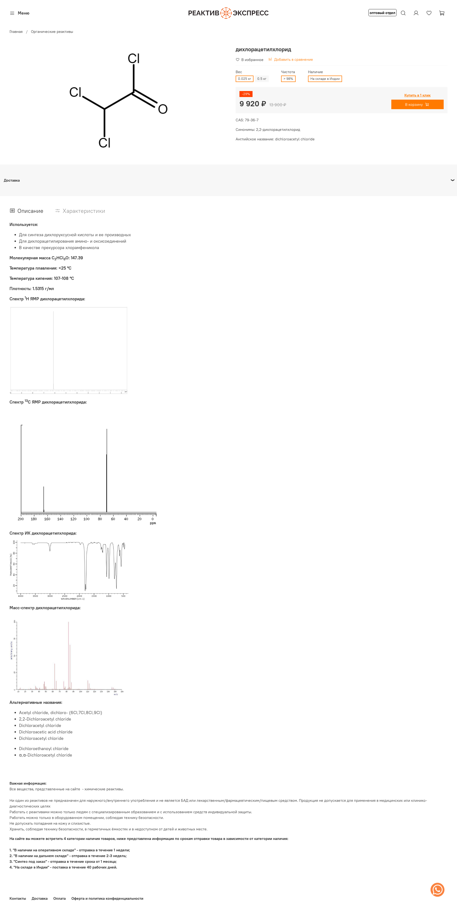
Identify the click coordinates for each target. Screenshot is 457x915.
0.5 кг (261, 79)
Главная (16, 31)
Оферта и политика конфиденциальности (107, 898)
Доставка (40, 898)
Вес (239, 72)
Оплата (59, 898)
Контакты (18, 898)
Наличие (315, 72)
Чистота (288, 72)
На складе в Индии (325, 79)
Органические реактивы (52, 31)
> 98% (288, 79)
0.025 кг (244, 79)
